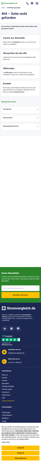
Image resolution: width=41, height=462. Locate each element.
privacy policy (24, 439)
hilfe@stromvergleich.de (16, 353)
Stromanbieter (7, 407)
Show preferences (20, 458)
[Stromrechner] (20, 118)
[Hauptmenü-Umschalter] (37, 3)
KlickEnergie (6, 412)
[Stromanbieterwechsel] (20, 127)
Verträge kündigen (8, 386)
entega (4, 421)
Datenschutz (6, 395)
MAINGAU (5, 418)
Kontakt (4, 378)
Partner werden (7, 389)
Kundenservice (19, 92)
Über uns (5, 375)
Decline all (20, 453)
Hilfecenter (9, 72)
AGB (3, 398)
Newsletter (5, 383)
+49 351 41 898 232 (15, 362)
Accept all (20, 448)
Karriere (4, 380)
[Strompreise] (20, 110)
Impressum (5, 392)
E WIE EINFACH (7, 415)
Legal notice (6, 442)
